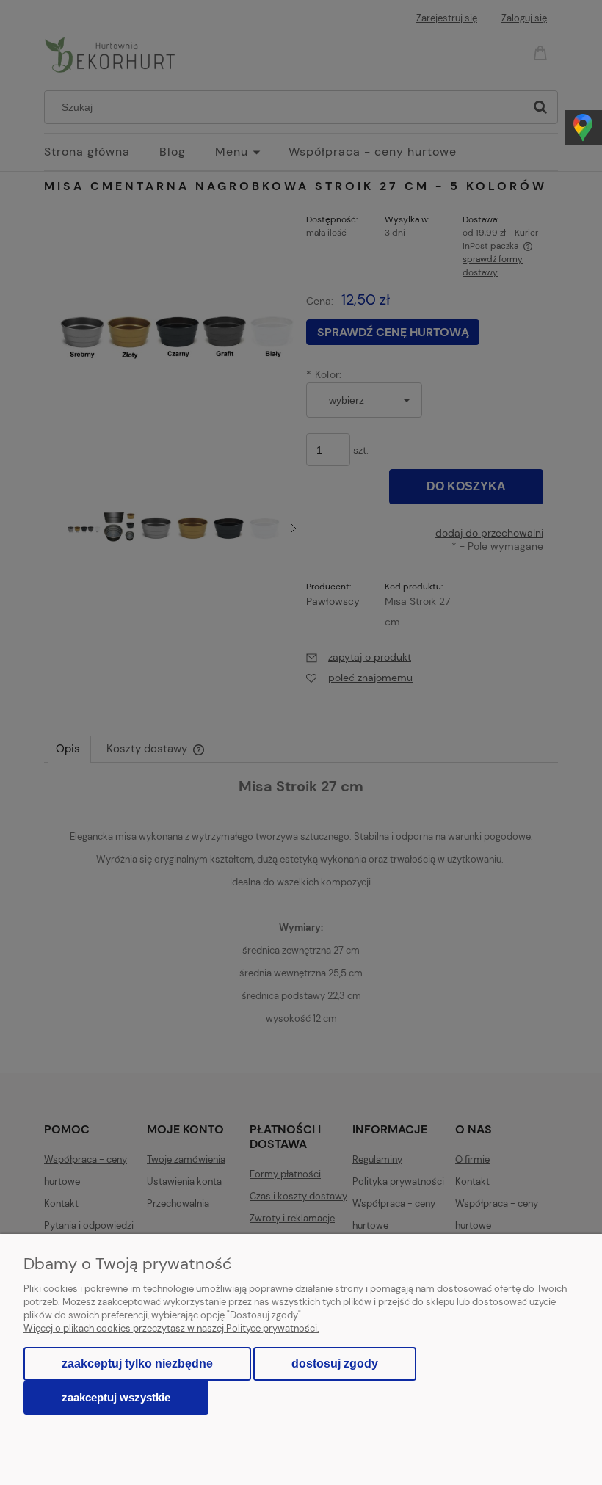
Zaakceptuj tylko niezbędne (137, 1363)
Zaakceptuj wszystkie (116, 1397)
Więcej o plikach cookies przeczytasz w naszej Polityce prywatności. (171, 1328)
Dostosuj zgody (334, 1363)
